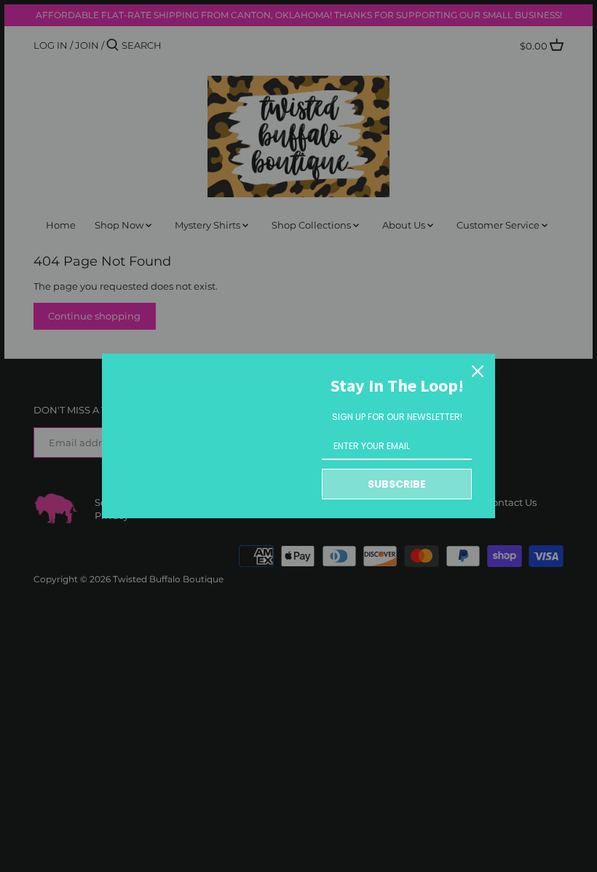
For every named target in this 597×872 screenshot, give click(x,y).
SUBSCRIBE (397, 484)
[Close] (477, 371)
